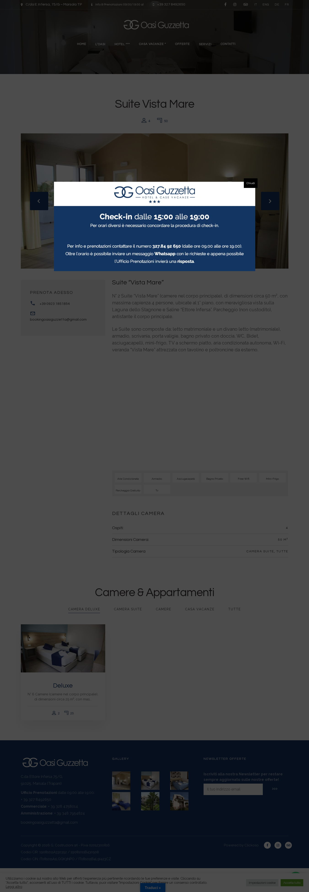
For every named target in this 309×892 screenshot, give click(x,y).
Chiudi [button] (251, 183)
